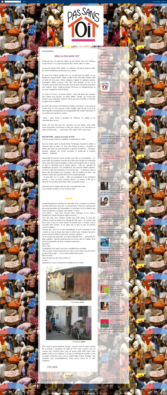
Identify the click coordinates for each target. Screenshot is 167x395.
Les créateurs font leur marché (116, 286)
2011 (105, 169)
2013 (105, 163)
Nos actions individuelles (109, 66)
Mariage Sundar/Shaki (115, 304)
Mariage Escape (116, 254)
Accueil (68, 375)
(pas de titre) (114, 183)
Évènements (105, 58)
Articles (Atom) (57, 380)
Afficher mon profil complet (110, 105)
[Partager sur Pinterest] (56, 367)
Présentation (105, 55)
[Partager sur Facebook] (54, 367)
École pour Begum (107, 272)
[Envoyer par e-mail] (48, 367)
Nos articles (105, 61)
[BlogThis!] (50, 367)
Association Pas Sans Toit (113, 92)
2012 (105, 166)
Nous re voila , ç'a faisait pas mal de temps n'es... (114, 157)
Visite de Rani (115, 198)
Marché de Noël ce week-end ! (116, 321)
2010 (105, 172)
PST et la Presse (107, 72)
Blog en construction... (109, 214)
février (107, 154)
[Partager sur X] (52, 367)
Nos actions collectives (109, 63)
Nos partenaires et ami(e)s (110, 69)
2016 (105, 151)
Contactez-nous (106, 74)
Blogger (96, 389)
